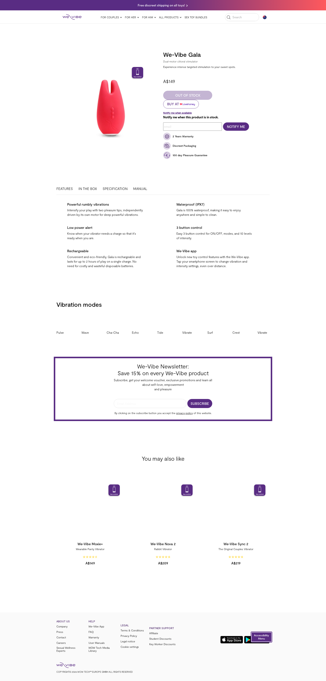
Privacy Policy (129, 635)
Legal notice (128, 641)
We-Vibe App (96, 626)
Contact (61, 637)
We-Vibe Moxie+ (90, 544)
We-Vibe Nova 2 (163, 544)
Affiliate (153, 633)
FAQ (91, 631)
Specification (115, 189)
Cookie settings (130, 646)
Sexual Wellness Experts (65, 649)
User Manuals (96, 642)
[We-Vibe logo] (72, 17)
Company (62, 626)
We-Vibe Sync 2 (236, 544)
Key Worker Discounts (162, 644)
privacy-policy (184, 413)
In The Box (87, 189)
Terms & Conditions (132, 630)
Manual (140, 189)
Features (64, 189)
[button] (261, 637)
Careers (61, 642)
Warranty (93, 637)
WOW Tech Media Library (99, 649)
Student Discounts (160, 638)
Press (59, 631)
